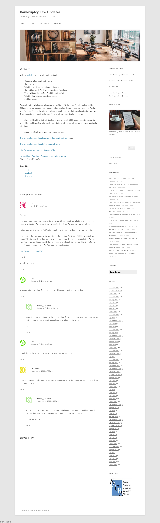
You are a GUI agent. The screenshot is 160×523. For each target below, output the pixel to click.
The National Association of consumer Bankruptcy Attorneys (45, 138)
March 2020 (113, 311)
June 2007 (112, 456)
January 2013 (113, 363)
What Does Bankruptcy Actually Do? (122, 214)
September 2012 (115, 375)
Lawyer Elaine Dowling (29, 156)
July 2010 (112, 390)
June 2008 (112, 435)
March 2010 (113, 402)
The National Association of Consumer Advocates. (41, 144)
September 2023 (115, 290)
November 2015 (115, 320)
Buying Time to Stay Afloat (118, 250)
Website (57, 24)
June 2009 (112, 414)
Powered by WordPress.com (39, 510)
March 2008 (113, 444)
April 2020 (112, 308)
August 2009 (113, 408)
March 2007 (113, 465)
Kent (32, 278)
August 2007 (113, 450)
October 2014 (114, 338)
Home (22, 24)
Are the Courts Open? (117, 229)
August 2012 (113, 378)
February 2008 (114, 447)
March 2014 (113, 347)
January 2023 (113, 299)
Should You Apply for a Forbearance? (122, 253)
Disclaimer (44, 24)
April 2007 (112, 462)
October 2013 (114, 354)
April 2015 (112, 326)
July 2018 (112, 317)
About (32, 24)
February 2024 (114, 287)
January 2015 (113, 332)
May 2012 (112, 381)
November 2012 (115, 369)
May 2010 (112, 396)
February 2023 (114, 296)
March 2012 (113, 387)
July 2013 (112, 357)
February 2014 (114, 351)
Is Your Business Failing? (118, 226)
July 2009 (112, 411)
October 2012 (114, 372)
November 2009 (115, 405)
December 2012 (114, 366)
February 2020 (114, 314)
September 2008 (115, 426)
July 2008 (112, 432)
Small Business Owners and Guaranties (123, 238)
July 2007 (112, 453)
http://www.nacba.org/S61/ (31, 251)
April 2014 (112, 344)
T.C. (32, 203)
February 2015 (114, 329)
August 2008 (113, 429)
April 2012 (112, 384)
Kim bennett (36, 368)
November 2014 (115, 335)
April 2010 (112, 399)
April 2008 (112, 441)
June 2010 (112, 393)
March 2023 (113, 293)
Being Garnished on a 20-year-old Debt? (123, 196)
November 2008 (115, 420)
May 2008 (112, 438)
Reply (22, 269)
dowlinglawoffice (44, 305)
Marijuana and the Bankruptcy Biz (121, 178)
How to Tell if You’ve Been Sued (120, 220)
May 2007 (112, 459)
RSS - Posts (113, 163)
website (30, 75)
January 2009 (113, 417)
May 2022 (112, 302)
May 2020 (112, 305)
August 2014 (113, 341)
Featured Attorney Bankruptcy (53, 156)
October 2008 (114, 423)
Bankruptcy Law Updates (40, 12)
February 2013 (114, 360)
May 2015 (112, 323)
